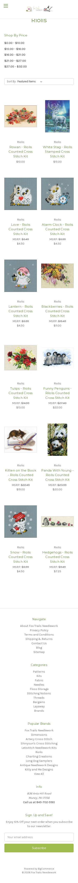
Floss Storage (39, 689)
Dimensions (39, 735)
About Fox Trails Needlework (39, 626)
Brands (39, 711)
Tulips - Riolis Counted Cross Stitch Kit (20, 393)
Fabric (39, 680)
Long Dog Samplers (39, 761)
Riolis (39, 752)
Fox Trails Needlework (39, 730)
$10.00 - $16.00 (14, 49)
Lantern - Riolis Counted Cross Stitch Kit (21, 311)
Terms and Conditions (39, 634)
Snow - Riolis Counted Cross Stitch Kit (20, 557)
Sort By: (11, 81)
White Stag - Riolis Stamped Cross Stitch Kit (57, 151)
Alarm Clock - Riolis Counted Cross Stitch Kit (57, 229)
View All (39, 774)
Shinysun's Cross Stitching (39, 743)
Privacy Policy (39, 630)
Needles (39, 684)
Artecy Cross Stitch (39, 739)
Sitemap (39, 652)
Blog (39, 647)
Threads (39, 697)
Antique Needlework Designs (39, 765)
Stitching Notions (39, 693)
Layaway (39, 706)
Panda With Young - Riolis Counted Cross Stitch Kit (57, 475)
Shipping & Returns (39, 639)
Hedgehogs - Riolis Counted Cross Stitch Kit (57, 557)
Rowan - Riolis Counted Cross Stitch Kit (20, 151)
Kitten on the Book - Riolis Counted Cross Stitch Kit (20, 475)
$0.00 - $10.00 (14, 43)
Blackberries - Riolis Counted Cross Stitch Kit (57, 311)
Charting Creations (39, 756)
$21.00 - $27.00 (15, 60)
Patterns (39, 671)
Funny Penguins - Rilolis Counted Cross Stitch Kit (57, 393)
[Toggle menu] (5, 5)
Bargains (39, 702)
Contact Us (39, 643)
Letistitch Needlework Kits (39, 748)
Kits (39, 676)
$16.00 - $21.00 (14, 54)
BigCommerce (46, 868)
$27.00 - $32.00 (15, 66)
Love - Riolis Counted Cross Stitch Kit (20, 229)
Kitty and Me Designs (39, 769)
